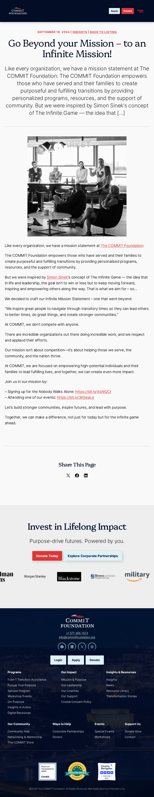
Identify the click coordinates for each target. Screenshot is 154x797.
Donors (57, 737)
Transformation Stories (121, 696)
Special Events (104, 731)
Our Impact (69, 672)
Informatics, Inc (117, 788)
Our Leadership (71, 685)
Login (58, 660)
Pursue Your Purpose (22, 685)
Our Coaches (70, 690)
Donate (128, 10)
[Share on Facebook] (77, 475)
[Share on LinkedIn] (85, 475)
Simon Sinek (57, 277)
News (110, 685)
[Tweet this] (68, 475)
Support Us (133, 724)
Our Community (19, 724)
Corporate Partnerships (68, 731)
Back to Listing (103, 32)
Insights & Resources (121, 672)
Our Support (69, 696)
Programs (14, 672)
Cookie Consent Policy (76, 701)
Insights (80, 32)
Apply (114, 10)
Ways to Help (62, 724)
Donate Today (47, 556)
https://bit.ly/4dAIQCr (93, 391)
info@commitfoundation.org (77, 637)
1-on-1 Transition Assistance (27, 679)
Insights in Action (19, 707)
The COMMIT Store (21, 742)
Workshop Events (20, 696)
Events (99, 724)
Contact (130, 737)
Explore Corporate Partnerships (93, 556)
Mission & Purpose (73, 679)
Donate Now (133, 731)
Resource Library (117, 690)
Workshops (102, 737)
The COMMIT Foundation (122, 245)
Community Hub (18, 731)
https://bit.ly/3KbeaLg (75, 397)
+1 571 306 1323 (77, 633)
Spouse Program (19, 690)
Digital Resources (19, 712)
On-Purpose (16, 701)
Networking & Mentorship (25, 737)
